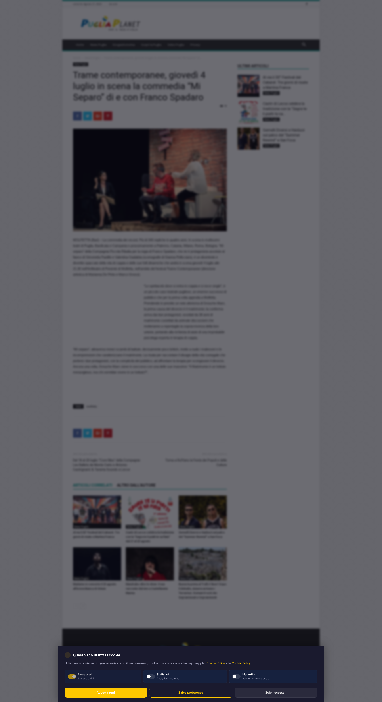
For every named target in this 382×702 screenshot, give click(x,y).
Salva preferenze (190, 692)
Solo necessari (276, 692)
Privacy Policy (215, 663)
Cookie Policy (241, 663)
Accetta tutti (106, 692)
